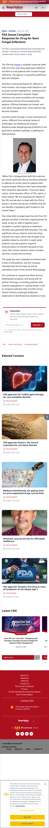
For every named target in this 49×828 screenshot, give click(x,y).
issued (17, 64)
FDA (4, 344)
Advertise (25, 678)
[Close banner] (46, 3)
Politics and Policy (15, 344)
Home (8, 749)
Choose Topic (22, 14)
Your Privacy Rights (24, 694)
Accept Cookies (27, 824)
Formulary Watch (31, 344)
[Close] (45, 784)
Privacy (24, 689)
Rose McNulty (11, 593)
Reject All (27, 817)
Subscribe (36, 325)
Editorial (24, 681)
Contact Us (24, 683)
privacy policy (8, 332)
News (28, 749)
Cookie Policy (20, 806)
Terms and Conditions (24, 686)
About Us (24, 675)
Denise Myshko (11, 401)
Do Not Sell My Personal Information (24, 692)
